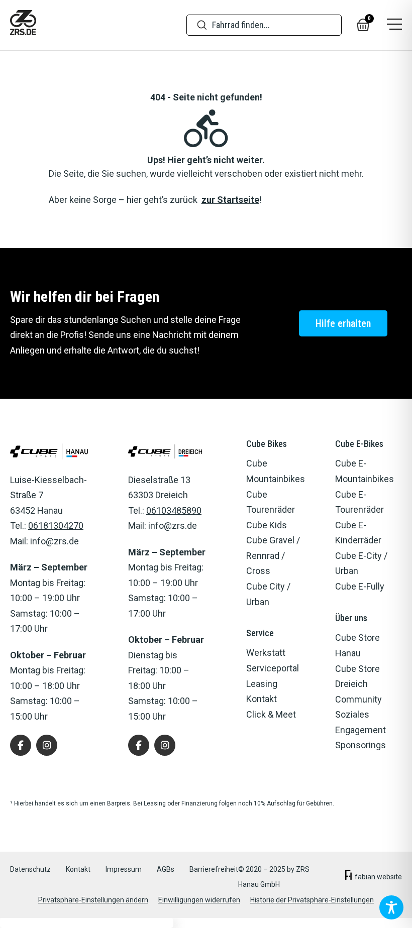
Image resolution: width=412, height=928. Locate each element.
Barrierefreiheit (213, 869)
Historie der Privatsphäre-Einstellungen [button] (312, 900)
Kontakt (78, 869)
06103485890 (173, 510)
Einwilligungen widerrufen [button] (199, 900)
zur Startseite (230, 199)
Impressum (124, 869)
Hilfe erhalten (343, 323)
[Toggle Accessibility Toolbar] (391, 907)
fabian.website (378, 877)
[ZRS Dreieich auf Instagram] (164, 745)
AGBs (165, 869)
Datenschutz (30, 869)
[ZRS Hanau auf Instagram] (46, 745)
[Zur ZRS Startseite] (23, 25)
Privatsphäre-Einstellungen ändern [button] (93, 900)
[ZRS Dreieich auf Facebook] (138, 745)
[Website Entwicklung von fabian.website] (348, 877)
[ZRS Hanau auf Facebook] (20, 745)
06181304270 (55, 525)
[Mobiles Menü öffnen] (394, 25)
